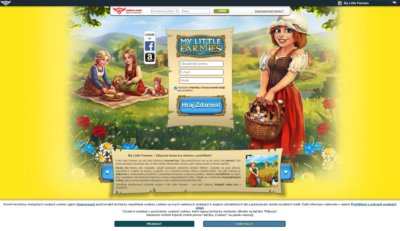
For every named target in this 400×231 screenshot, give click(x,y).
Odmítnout (244, 224)
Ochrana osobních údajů (213, 87)
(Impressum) (86, 204)
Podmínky (195, 87)
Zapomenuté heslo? (269, 11)
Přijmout (154, 224)
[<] (106, 174)
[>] (288, 174)
